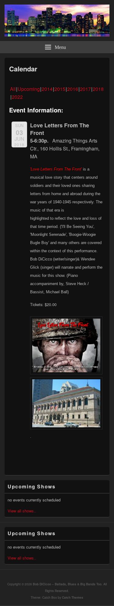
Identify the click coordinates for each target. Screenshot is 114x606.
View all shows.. (22, 511)
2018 (98, 88)
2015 (59, 88)
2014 (47, 88)
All (13, 88)
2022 (17, 96)
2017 (85, 88)
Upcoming (29, 88)
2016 (72, 88)
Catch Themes (72, 597)
